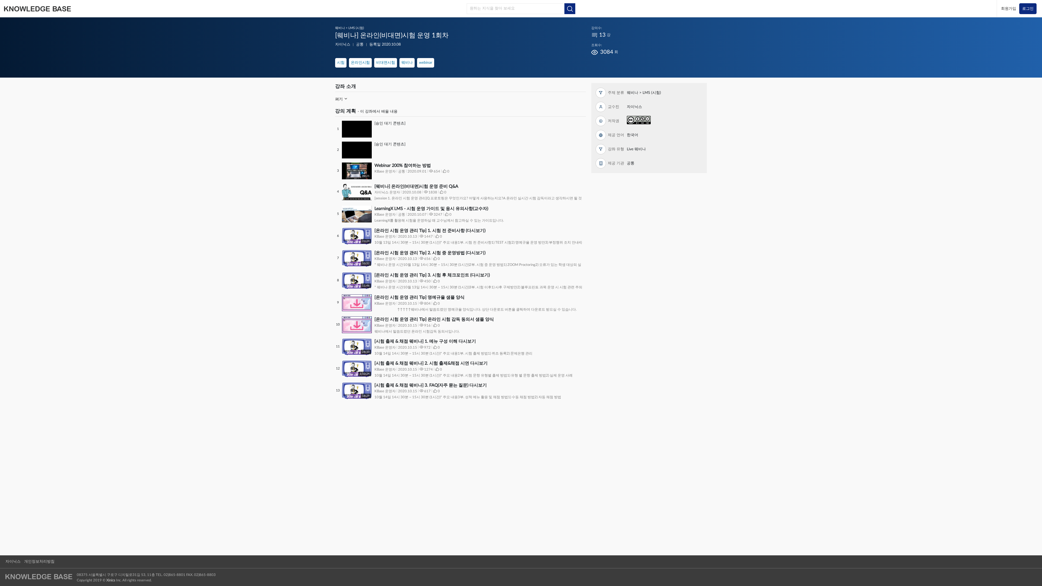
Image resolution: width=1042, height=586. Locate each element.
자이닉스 (13, 561)
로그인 (1028, 9)
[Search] (569, 8)
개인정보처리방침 (39, 561)
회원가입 (1008, 9)
